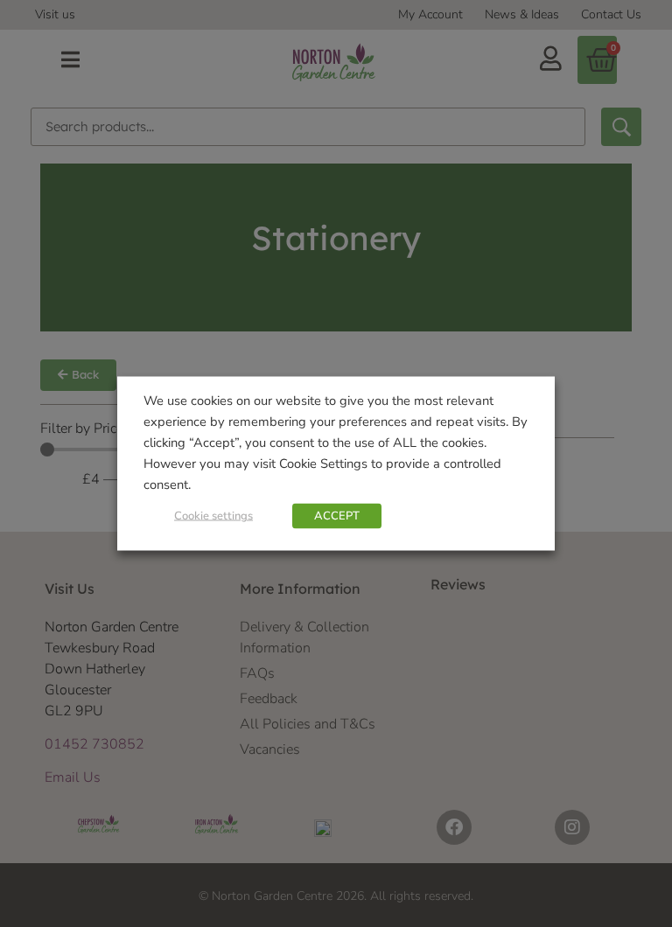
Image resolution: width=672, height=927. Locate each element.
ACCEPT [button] (337, 516)
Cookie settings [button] (213, 516)
